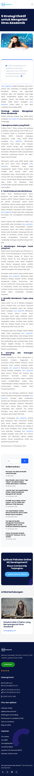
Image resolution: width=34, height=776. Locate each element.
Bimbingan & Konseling (9, 715)
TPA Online (5, 737)
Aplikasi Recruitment (8, 711)
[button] (32, 4)
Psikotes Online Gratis (9, 754)
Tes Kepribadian (7, 743)
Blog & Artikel (6, 725)
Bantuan (8, 664)
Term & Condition (7, 722)
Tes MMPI (4, 740)
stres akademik (13, 119)
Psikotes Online (6, 708)
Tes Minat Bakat (7, 747)
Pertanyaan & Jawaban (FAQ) (12, 718)
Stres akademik (6, 86)
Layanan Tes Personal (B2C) (11, 750)
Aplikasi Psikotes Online (16, 574)
